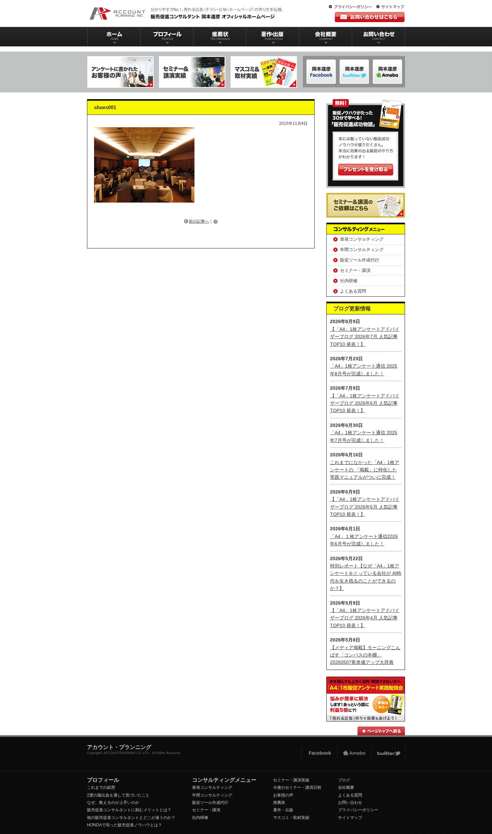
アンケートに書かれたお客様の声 (120, 72)
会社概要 (325, 37)
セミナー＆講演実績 (192, 72)
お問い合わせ (378, 37)
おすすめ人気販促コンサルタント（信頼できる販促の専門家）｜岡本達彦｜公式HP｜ (187, 13)
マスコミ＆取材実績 (263, 72)
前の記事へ (199, 221)
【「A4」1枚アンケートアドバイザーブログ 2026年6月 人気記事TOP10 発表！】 (364, 403)
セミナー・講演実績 (291, 780)
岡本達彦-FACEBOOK (321, 71)
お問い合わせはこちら (369, 17)
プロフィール (166, 37)
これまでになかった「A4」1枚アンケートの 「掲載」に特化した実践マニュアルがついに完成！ (364, 470)
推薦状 (219, 37)
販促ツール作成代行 (359, 259)
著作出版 (272, 37)
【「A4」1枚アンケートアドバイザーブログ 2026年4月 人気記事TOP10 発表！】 (364, 618)
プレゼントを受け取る (365, 169)
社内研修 (348, 280)
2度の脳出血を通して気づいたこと (118, 795)
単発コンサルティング (362, 239)
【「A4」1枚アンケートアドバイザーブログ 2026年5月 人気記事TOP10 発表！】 (364, 507)
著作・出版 (283, 810)
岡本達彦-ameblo (354, 71)
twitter (388, 753)
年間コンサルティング (362, 249)
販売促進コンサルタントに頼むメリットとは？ (129, 810)
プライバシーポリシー (352, 7)
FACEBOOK (319, 753)
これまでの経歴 (101, 787)
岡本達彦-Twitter (387, 71)
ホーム (113, 37)
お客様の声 (283, 795)
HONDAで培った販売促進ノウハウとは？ (124, 825)
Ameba (354, 753)
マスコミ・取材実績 (291, 817)
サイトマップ (390, 7)
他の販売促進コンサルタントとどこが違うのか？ (131, 817)
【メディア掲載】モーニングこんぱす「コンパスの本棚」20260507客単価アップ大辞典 (365, 655)
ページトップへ (381, 731)
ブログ (344, 780)
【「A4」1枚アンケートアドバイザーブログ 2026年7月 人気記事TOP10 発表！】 (364, 336)
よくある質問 (353, 291)
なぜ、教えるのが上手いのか (113, 802)
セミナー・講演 (355, 270)
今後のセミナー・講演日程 (297, 787)
